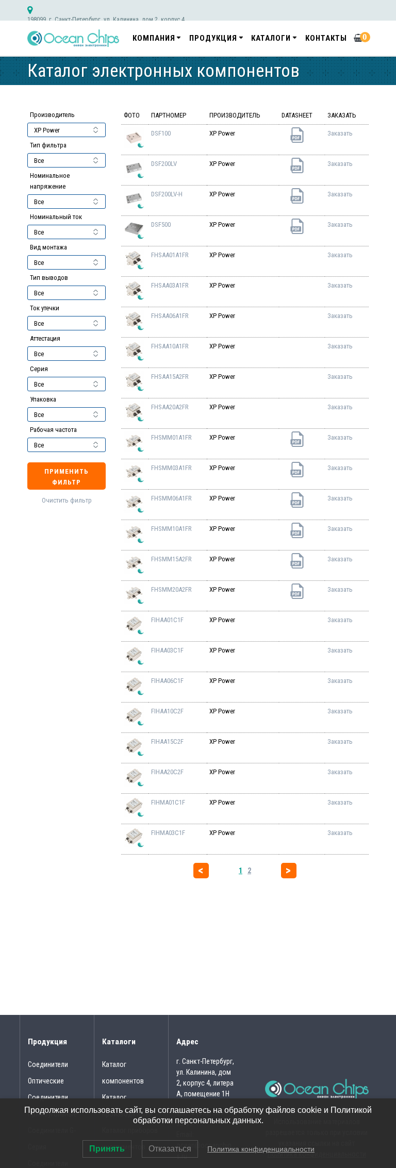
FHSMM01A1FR (171, 437)
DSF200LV (164, 164)
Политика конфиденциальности (261, 1149)
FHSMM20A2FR (171, 589)
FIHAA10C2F (167, 711)
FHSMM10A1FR (171, 528)
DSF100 (161, 133)
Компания (154, 38)
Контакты (326, 38)
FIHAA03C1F (167, 650)
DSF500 (161, 224)
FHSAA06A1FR (170, 316)
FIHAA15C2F (167, 741)
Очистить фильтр (67, 500)
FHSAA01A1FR (170, 255)
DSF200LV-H (167, 194)
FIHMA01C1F (168, 802)
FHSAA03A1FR (170, 285)
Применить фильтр (66, 477)
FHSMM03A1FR (171, 468)
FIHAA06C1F (167, 681)
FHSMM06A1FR (171, 498)
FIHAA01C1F (167, 620)
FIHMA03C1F (168, 833)
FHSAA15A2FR (170, 376)
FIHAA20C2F (167, 772)
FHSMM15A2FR (171, 559)
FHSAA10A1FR (170, 346)
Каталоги (271, 38)
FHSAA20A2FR (170, 407)
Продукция (213, 38)
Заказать (340, 133)
